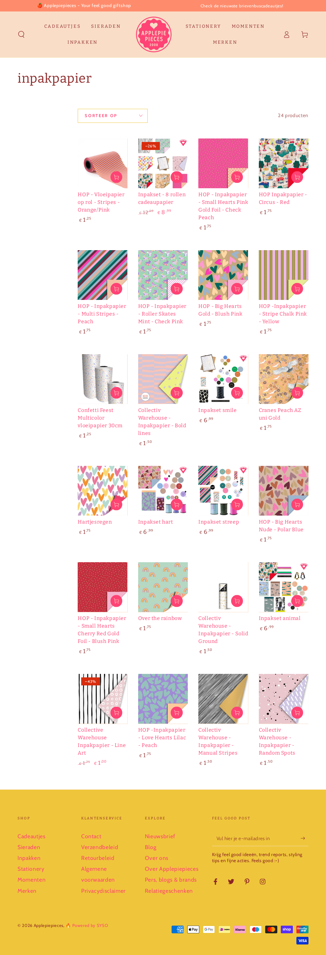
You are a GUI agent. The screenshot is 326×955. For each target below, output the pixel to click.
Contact (91, 836)
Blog (151, 847)
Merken (27, 890)
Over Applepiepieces (172, 868)
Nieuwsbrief (160, 836)
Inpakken (29, 857)
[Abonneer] (304, 838)
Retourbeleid (98, 857)
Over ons (156, 857)
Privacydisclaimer (103, 890)
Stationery (31, 868)
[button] (21, 34)
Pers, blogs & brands (171, 879)
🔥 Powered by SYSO (87, 925)
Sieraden (29, 847)
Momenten (32, 879)
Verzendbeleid (99, 847)
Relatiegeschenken (169, 890)
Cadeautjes (32, 836)
